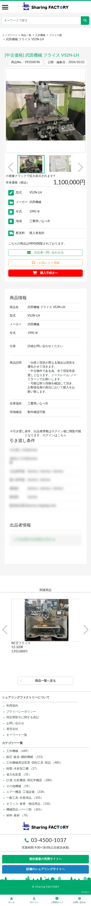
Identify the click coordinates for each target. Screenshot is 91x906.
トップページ (9, 35)
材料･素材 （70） (18, 815)
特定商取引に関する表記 (22, 717)
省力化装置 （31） (18, 774)
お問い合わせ (15, 723)
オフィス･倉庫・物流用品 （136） (29, 803)
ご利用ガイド (57, 902)
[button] (11, 167)
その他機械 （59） (18, 786)
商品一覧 (26, 35)
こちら (61, 435)
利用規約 (12, 705)
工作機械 (40, 35)
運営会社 (12, 729)
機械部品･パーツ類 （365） (24, 809)
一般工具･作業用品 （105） (24, 797)
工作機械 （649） (18, 751)
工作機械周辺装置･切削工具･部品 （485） (34, 762)
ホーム (11, 902)
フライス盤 (55, 35)
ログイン (34, 902)
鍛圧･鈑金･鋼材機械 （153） (25, 757)
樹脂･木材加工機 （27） (22, 768)
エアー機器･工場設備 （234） (26, 792)
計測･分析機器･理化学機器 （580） (30, 780)
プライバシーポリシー (21, 711)
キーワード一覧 (16, 735)
